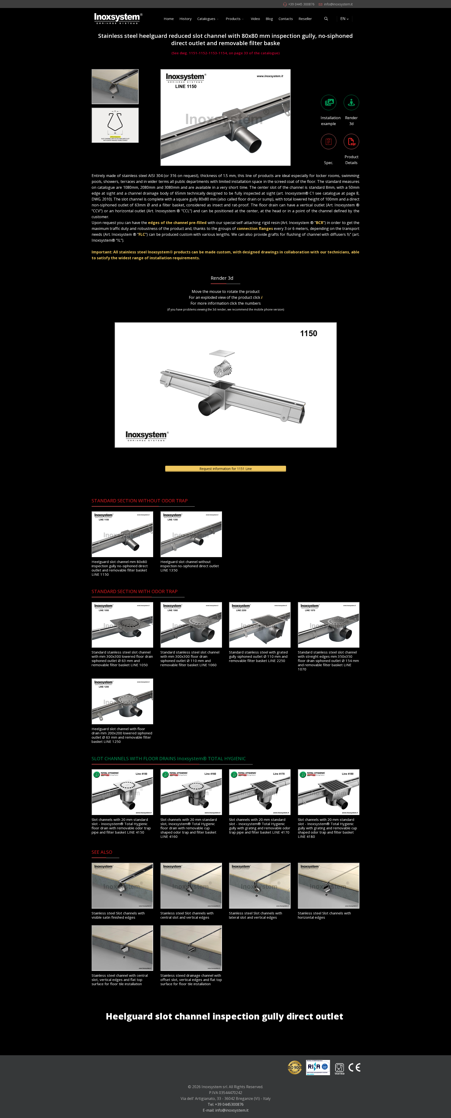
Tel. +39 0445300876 (226, 1104)
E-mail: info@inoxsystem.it (226, 1110)
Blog (269, 18)
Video (255, 18)
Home (169, 18)
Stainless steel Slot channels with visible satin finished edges (118, 915)
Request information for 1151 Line (225, 468)
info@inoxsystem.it (338, 4)
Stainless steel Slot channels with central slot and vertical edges (187, 915)
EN (343, 18)
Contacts (286, 18)
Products (233, 18)
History (185, 18)
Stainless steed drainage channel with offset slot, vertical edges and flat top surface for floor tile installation (191, 979)
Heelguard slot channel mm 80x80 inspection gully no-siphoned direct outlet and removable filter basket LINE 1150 (120, 568)
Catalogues (206, 18)
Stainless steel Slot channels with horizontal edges (324, 915)
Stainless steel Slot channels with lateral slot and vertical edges (255, 915)
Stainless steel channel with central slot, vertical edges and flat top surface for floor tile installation (120, 979)
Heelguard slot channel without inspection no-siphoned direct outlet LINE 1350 (189, 565)
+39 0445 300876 (301, 4)
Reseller (305, 18)
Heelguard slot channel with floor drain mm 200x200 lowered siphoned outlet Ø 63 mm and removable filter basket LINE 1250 (122, 735)
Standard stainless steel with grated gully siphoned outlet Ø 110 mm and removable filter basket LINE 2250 (258, 656)
